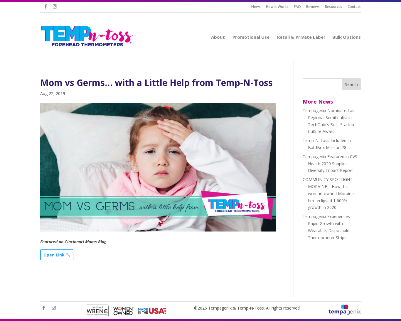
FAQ (300, 7)
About (220, 37)
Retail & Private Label (303, 37)
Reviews (315, 7)
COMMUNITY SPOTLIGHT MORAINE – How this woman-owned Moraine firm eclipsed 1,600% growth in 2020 (328, 193)
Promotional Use (253, 37)
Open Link (54, 255)
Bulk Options (349, 37)
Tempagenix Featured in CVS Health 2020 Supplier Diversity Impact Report (330, 163)
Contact (356, 7)
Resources (336, 7)
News (258, 7)
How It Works (280, 7)
